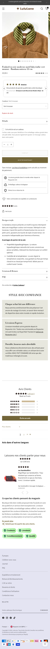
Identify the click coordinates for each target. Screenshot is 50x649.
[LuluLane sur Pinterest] (11, 618)
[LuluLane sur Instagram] (7, 618)
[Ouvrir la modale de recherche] (41, 8)
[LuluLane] (25, 8)
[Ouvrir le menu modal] (3, 8)
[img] (25, 458)
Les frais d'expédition (20, 167)
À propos (5, 555)
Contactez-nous (8, 595)
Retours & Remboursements (12, 579)
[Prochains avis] (45, 88)
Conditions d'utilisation (10, 591)
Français (4, 626)
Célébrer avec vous (9, 560)
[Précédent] (3, 2)
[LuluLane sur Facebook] (3, 618)
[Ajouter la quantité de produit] (11, 144)
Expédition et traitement (11, 575)
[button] (25, 88)
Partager (8, 211)
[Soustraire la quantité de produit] (4, 144)
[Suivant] (46, 2)
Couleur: (10, 101)
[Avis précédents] (4, 88)
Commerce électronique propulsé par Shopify (15, 634)
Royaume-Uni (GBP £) (19, 626)
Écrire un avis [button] (25, 418)
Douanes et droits (8, 587)
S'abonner (44, 610)
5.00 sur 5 (31, 393)
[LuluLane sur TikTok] (14, 618)
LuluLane (15, 630)
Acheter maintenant (25, 160)
